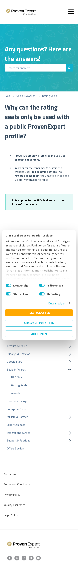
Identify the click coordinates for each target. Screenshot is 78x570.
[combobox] (35, 68)
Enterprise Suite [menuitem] (16, 409)
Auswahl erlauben (39, 323)
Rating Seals (49, 96)
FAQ (7, 96)
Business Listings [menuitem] (17, 401)
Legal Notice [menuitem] (11, 515)
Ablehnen (39, 334)
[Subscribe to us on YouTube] (38, 558)
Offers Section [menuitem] (15, 448)
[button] (70, 346)
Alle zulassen (39, 312)
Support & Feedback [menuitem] (19, 440)
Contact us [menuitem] (10, 474)
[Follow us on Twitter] (16, 558)
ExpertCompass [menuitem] (16, 425)
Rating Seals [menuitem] (19, 385)
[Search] (69, 68)
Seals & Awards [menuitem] (16, 369)
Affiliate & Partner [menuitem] (17, 417)
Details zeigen (57, 303)
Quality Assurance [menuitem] (14, 505)
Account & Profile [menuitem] (17, 346)
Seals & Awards (25, 96)
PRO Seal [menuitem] (16, 377)
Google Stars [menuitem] (14, 361)
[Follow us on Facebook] (9, 558)
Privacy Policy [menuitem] (12, 494)
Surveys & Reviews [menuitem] (18, 354)
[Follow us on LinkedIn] (31, 558)
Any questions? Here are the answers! (38, 53)
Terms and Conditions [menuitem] (17, 484)
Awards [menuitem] (15, 393)
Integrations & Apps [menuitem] (19, 433)
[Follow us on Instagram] (24, 558)
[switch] (42, 285)
